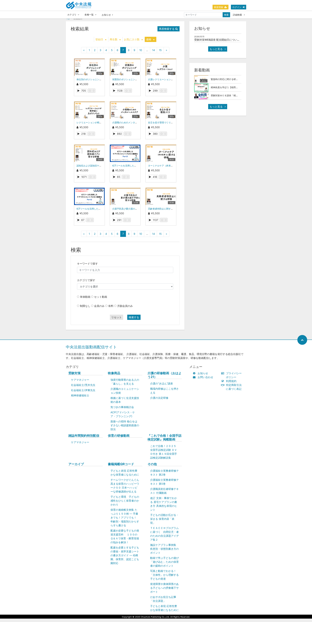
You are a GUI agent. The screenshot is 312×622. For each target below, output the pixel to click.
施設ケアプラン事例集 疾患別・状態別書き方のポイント (164, 548)
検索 (226, 14)
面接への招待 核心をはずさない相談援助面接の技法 (124, 425)
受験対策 (74, 373)
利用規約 (231, 381)
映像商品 (114, 373)
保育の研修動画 (119, 435)
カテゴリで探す (86, 280)
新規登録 (218, 7)
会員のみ (99, 306)
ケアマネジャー (80, 379)
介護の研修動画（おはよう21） (165, 375)
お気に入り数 (132, 39)
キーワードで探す (87, 263)
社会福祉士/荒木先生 (83, 385)
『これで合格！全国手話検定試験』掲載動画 (165, 437)
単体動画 (85, 296)
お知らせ (106, 14)
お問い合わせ (205, 377)
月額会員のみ (125, 306)
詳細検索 (238, 14)
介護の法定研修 (159, 397)
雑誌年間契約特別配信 (83, 435)
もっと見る (216, 49)
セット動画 (100, 296)
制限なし (85, 306)
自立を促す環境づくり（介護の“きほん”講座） (171, 122)
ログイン (236, 7)
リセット (116, 317)
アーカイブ (76, 464)
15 (160, 50)
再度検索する (167, 28)
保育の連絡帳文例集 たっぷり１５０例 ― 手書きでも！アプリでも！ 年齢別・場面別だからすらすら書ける (124, 517)
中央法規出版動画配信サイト (91, 347)
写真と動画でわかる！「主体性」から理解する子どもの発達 (164, 574)
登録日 (99, 39)
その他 (152, 464)
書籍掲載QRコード (121, 464)
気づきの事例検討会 (122, 407)
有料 (110, 306)
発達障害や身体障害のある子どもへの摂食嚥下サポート (164, 587)
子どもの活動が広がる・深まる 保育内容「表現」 (164, 518)
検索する (134, 317)
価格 (148, 39)
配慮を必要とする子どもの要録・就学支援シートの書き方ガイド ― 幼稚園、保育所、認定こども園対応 (124, 555)
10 (140, 50)
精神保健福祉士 (80, 395)
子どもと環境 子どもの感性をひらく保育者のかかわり (124, 500)
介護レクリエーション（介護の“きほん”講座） (171, 79)
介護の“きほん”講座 (161, 383)
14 (153, 50)
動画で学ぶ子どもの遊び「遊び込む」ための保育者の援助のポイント (164, 561)
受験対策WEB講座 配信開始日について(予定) (220, 39)
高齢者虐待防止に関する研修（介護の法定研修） (173, 208)
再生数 (113, 39)
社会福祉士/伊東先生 (83, 390)
